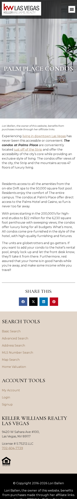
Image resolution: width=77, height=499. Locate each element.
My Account (11, 390)
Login (6, 397)
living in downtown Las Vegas (44, 136)
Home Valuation (14, 367)
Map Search (11, 359)
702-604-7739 (12, 448)
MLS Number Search (17, 352)
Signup (7, 404)
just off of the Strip (28, 149)
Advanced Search (15, 338)
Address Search (13, 345)
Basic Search (11, 331)
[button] (71, 9)
